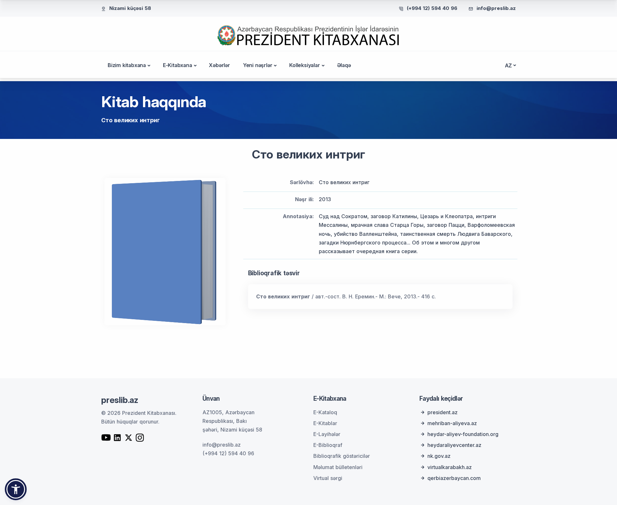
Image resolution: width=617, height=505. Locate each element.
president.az (442, 412)
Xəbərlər (219, 65)
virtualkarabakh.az (449, 467)
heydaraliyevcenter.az (454, 445)
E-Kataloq (325, 412)
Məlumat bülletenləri (337, 467)
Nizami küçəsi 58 (130, 8)
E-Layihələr (326, 434)
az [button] (508, 65)
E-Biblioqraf (327, 445)
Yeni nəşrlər (258, 65)
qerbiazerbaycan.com (454, 478)
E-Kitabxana (177, 65)
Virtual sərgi (327, 478)
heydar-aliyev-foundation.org (462, 434)
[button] (15, 489)
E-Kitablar (325, 423)
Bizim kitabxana (127, 65)
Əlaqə (344, 65)
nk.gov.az (439, 456)
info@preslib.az (496, 8)
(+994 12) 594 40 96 (432, 8)
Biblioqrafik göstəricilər (341, 456)
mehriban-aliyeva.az (452, 423)
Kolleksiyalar (304, 65)
